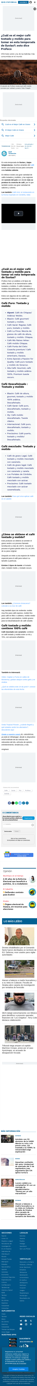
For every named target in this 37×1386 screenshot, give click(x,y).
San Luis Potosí (25, 1249)
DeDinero (23, 1285)
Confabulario (6, 1285)
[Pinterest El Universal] (31, 1324)
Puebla (22, 1241)
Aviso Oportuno (25, 1267)
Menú (3, 1298)
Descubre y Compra (27, 1262)
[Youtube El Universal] (21, 1324)
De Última (5, 1321)
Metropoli (5, 1261)
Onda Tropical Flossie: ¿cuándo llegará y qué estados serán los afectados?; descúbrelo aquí (17, 727)
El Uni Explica (6, 1249)
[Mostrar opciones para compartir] (34, 8)
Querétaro (23, 1246)
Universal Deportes (8, 1277)
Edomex (22, 1236)
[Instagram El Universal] (26, 1324)
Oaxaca (22, 1238)
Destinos (5, 1303)
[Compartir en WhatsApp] (16, 803)
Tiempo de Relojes (8, 1329)
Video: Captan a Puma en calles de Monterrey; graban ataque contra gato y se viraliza (18, 679)
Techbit (4, 1295)
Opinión (7, 871)
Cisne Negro (6, 1332)
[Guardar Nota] (27, 803)
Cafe (6, 790)
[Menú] (34, 2)
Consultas (5, 1308)
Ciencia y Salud (7, 1290)
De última (5, 1300)
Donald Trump (7, 1259)
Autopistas (5, 1305)
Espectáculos (6, 1280)
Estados (4, 1264)
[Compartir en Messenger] (20, 803)
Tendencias (5, 146)
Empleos (23, 1270)
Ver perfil (12, 155)
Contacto (27, 1372)
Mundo (4, 1256)
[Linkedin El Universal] (21, 1329)
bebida (6, 793)
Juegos (22, 1290)
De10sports (24, 1282)
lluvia (13, 790)
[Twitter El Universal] (31, 1321)
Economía (5, 1274)
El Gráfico (23, 1280)
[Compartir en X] (12, 803)
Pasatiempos (24, 1293)
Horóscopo (23, 1295)
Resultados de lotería (25, 1299)
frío (20, 790)
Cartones (5, 1272)
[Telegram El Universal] (21, 1321)
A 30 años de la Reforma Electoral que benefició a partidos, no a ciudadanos (15, 881)
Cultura (4, 1282)
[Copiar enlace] (23, 803)
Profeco (28, 790)
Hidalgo (22, 1243)
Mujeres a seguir (7, 1241)
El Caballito (8, 889)
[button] (23, 2)
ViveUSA (23, 1288)
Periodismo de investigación (7, 1245)
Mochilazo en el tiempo (13, 876)
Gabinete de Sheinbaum (6, 1253)
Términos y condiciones (14, 1372)
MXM (3, 1292)
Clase (4, 1314)
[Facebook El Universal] (26, 1321)
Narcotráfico (6, 1267)
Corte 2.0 (5, 1238)
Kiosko (6, 901)
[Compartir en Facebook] (9, 803)
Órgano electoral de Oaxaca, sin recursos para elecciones (15, 906)
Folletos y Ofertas (26, 1264)
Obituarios (23, 1272)
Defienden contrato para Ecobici (13, 893)
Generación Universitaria (24, 1276)
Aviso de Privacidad (19, 1363)
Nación (4, 1236)
